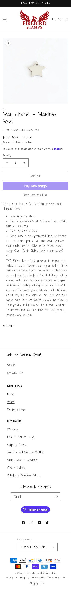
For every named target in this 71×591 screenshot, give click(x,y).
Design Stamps (16, 410)
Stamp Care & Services (22, 460)
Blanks (11, 402)
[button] (5, 19)
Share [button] (10, 326)
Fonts (10, 394)
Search (11, 365)
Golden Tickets (16, 468)
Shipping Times (16, 445)
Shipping (7, 142)
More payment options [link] (35, 194)
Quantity (7, 155)
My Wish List (15, 373)
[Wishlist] (60, 19)
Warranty (12, 429)
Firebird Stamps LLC (33, 573)
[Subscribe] (56, 496)
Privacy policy (38, 577)
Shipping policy (37, 583)
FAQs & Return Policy (20, 437)
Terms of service (56, 577)
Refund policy (22, 577)
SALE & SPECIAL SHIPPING (25, 452)
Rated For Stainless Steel (23, 475)
